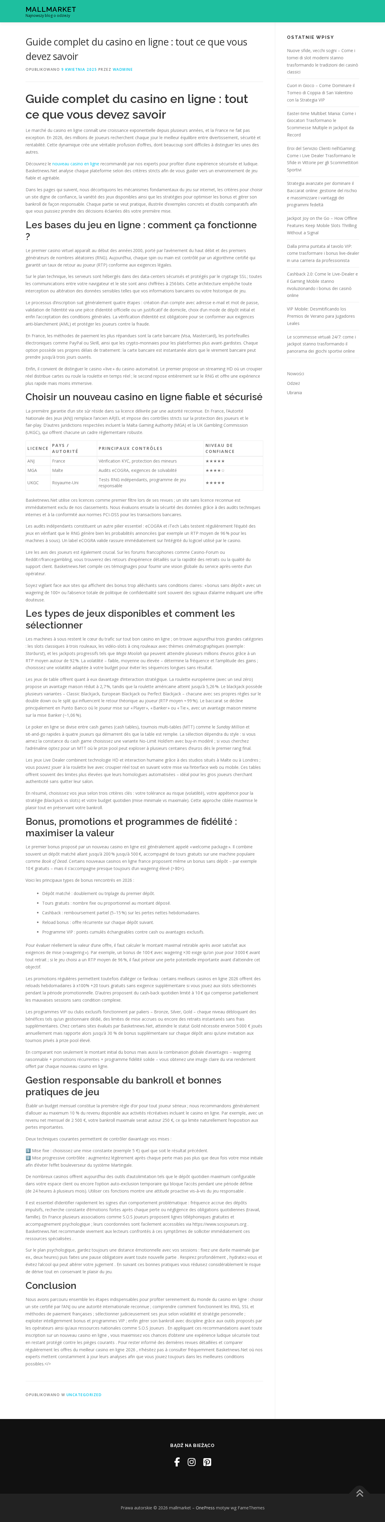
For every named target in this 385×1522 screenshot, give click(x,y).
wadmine (123, 69)
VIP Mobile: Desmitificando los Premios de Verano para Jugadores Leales (321, 316)
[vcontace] (207, 1462)
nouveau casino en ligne (75, 164)
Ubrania (294, 392)
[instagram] (192, 1462)
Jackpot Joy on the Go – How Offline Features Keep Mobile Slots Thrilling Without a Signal (322, 225)
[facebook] (177, 1462)
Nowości (295, 373)
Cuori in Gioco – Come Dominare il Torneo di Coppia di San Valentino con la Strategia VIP (321, 93)
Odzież (293, 383)
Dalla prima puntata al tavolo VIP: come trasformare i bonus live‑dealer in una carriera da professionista (323, 253)
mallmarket (51, 9)
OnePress (205, 1508)
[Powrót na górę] (359, 1494)
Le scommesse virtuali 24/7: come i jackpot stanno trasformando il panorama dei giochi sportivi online (321, 344)
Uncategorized (84, 1394)
